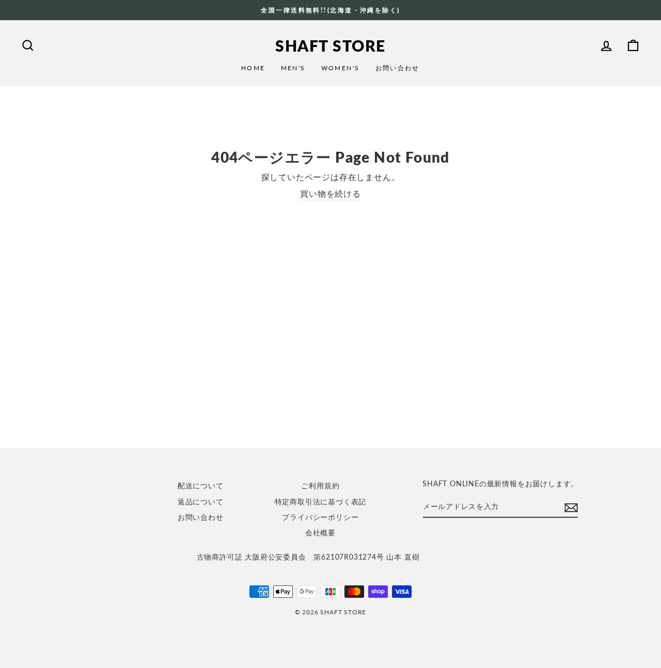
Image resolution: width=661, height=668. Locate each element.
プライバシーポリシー (320, 517)
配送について (201, 486)
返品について (201, 502)
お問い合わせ (397, 68)
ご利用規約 (320, 486)
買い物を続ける (330, 193)
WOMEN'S (340, 68)
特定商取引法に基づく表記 (321, 502)
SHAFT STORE (330, 45)
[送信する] (571, 507)
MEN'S (293, 68)
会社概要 (320, 533)
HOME (253, 68)
